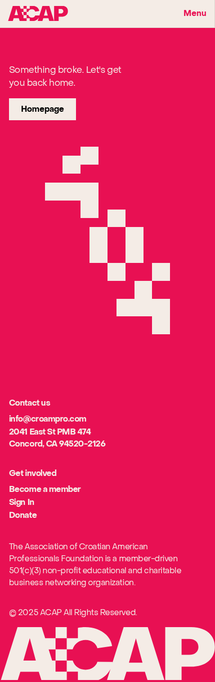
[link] (42, 109)
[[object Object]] (38, 13)
